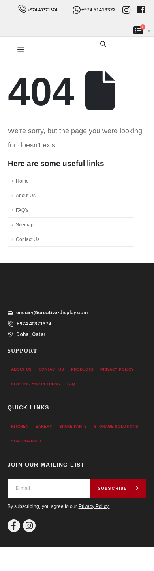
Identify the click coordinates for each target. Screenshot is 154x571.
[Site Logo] (62, 49)
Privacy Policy (117, 369)
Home (22, 180)
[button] (103, 44)
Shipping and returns (35, 384)
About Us (26, 195)
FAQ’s (22, 210)
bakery (44, 426)
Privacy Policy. (94, 506)
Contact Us (27, 239)
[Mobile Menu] (20, 50)
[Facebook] (14, 525)
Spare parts (73, 426)
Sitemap (25, 224)
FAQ (71, 384)
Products (82, 369)
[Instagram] (29, 525)
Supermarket (26, 441)
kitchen (19, 426)
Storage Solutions (116, 426)
